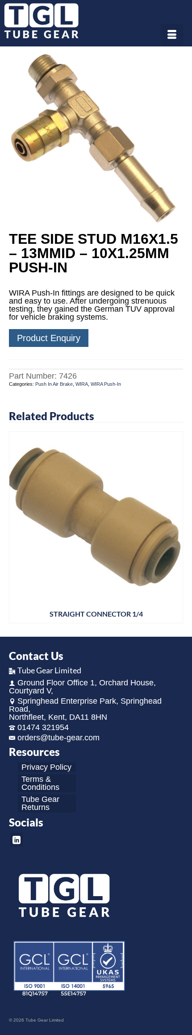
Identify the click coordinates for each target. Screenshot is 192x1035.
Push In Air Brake (54, 384)
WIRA (81, 384)
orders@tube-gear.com (58, 737)
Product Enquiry (48, 338)
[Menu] (172, 35)
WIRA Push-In (106, 384)
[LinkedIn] (16, 840)
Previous (17, 527)
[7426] (96, 139)
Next (175, 527)
